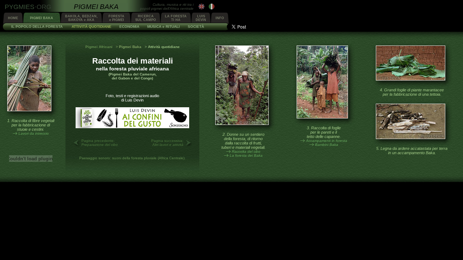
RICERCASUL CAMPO (145, 18)
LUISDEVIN (201, 18)
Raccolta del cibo (246, 151)
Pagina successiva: (167, 143)
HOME (13, 18)
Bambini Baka (326, 145)
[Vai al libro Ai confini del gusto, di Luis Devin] (132, 126)
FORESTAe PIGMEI (116, 18)
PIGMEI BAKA (41, 18)
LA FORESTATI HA (176, 18)
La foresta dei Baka (246, 155)
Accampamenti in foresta (326, 141)
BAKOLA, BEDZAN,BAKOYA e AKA (81, 18)
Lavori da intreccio (33, 133)
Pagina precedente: (99, 143)
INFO (220, 18)
